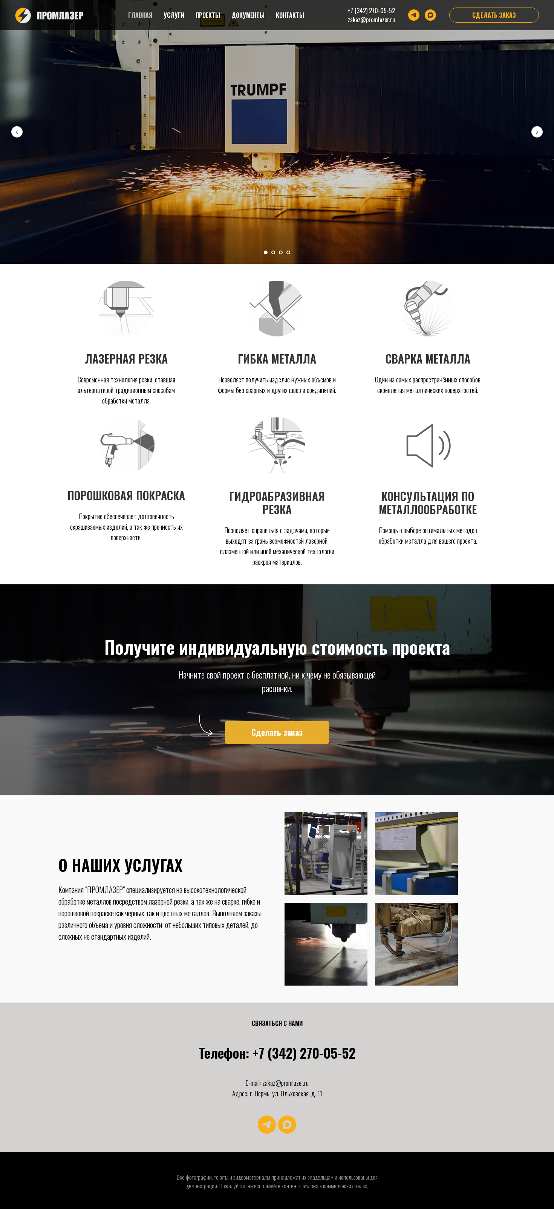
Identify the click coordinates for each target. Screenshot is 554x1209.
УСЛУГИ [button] (174, 15)
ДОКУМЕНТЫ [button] (248, 15)
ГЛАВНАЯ (140, 15)
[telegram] (267, 1125)
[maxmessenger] (287, 1125)
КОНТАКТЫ (290, 15)
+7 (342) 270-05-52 (371, 10)
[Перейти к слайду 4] (288, 252)
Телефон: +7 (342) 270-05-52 (277, 1052)
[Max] (430, 15)
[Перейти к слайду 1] (266, 252)
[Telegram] (413, 15)
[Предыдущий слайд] (17, 132)
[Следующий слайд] (537, 132)
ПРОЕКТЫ (208, 15)
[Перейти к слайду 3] (281, 252)
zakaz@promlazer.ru (371, 19)
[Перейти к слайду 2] (273, 252)
